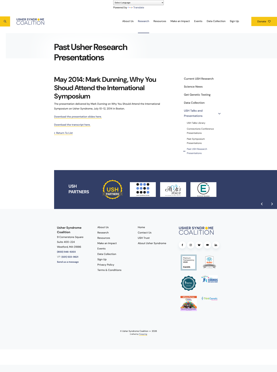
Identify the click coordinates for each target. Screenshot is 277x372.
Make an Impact (180, 21)
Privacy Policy (105, 264)
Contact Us (144, 232)
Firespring (143, 334)
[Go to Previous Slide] (262, 204)
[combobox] (16, 21)
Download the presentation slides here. (78, 116)
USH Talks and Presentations (193, 113)
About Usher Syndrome (152, 243)
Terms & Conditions (109, 270)
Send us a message (68, 262)
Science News (193, 87)
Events (198, 21)
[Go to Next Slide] (272, 204)
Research (143, 21)
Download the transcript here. (72, 124)
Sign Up (234, 21)
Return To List (64, 133)
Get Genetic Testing (197, 95)
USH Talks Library (196, 123)
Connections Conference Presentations (200, 131)
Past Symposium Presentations (196, 141)
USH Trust (144, 238)
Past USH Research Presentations (197, 151)
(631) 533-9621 (69, 257)
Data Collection (216, 21)
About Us (128, 21)
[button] (5, 21)
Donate (262, 21)
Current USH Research (199, 79)
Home (141, 227)
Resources (160, 21)
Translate (138, 7)
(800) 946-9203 (66, 251)
